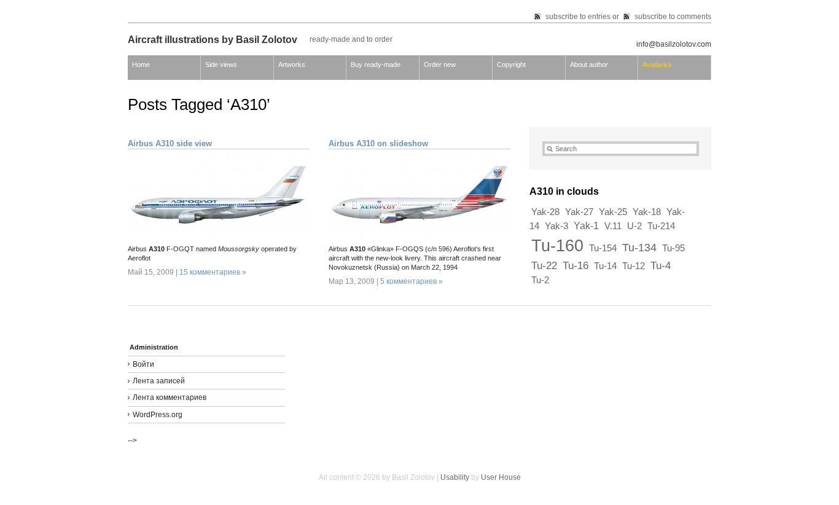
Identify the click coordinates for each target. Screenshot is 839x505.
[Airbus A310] (219, 237)
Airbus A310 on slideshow (378, 143)
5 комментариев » (411, 281)
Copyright (511, 64)
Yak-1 (586, 226)
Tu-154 (603, 248)
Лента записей (159, 381)
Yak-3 (556, 226)
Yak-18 (647, 212)
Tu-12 (633, 266)
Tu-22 (544, 266)
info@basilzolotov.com (673, 44)
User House (501, 477)
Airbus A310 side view (170, 143)
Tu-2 (540, 280)
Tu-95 (673, 248)
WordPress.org (157, 414)
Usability (454, 477)
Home (141, 64)
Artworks (291, 64)
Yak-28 (545, 212)
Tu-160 (557, 246)
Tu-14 (605, 266)
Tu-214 (661, 226)
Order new (440, 64)
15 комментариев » (212, 272)
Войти (143, 364)
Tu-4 (660, 266)
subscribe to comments (672, 16)
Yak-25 (613, 212)
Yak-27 (579, 212)
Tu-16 (575, 266)
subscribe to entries (578, 16)
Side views (221, 64)
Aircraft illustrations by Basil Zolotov (212, 39)
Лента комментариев (169, 397)
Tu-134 (639, 247)
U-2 (634, 226)
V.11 (613, 226)
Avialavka (656, 64)
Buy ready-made (375, 64)
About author (589, 64)
